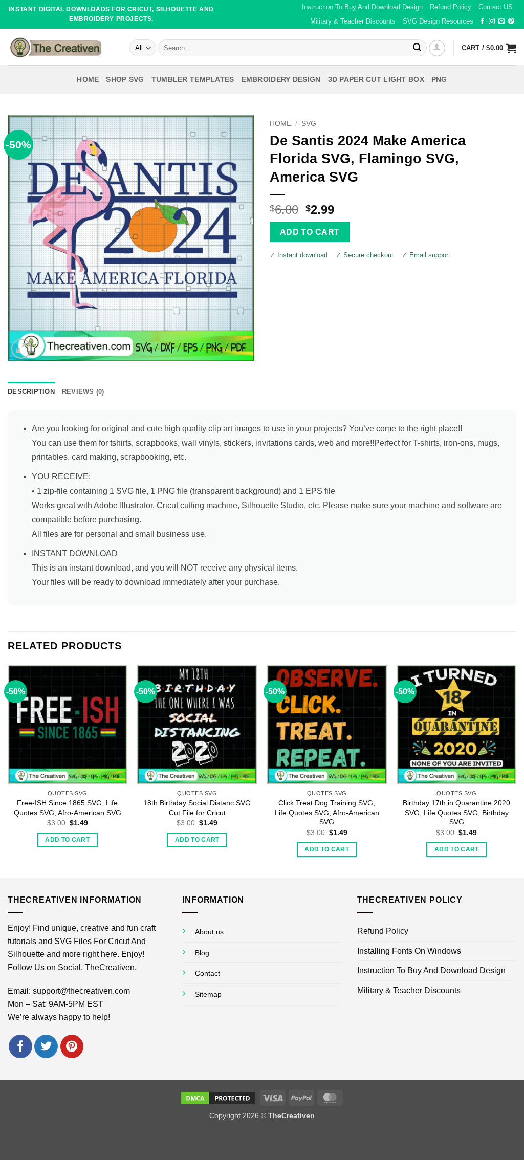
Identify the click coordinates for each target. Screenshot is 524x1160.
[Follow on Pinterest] (511, 21)
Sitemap (208, 994)
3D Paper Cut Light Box (376, 79)
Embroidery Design (281, 79)
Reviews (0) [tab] (83, 392)
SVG (308, 123)
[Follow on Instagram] (492, 21)
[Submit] (417, 48)
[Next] (515, 770)
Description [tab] (31, 392)
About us (209, 932)
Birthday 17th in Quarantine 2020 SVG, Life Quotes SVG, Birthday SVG (456, 812)
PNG (439, 79)
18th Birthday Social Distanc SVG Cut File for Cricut (197, 808)
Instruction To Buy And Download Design (362, 7)
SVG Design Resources (438, 21)
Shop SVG (125, 79)
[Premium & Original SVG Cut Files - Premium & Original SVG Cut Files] (61, 47)
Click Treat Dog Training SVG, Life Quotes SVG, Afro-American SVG (327, 812)
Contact (207, 973)
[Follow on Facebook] (482, 21)
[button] (437, 48)
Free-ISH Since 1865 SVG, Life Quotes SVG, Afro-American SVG (67, 808)
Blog (202, 953)
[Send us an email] (501, 21)
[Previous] (8, 770)
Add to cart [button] (67, 840)
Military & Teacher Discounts (353, 21)
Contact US (495, 7)
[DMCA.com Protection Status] (218, 1097)
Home (88, 79)
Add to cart (310, 232)
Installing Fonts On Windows (409, 951)
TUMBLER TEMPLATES (192, 79)
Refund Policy (450, 7)
